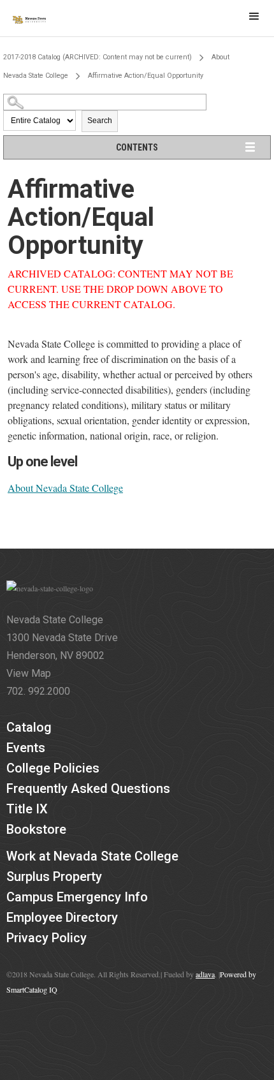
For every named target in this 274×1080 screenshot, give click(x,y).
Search (99, 120)
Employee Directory (62, 917)
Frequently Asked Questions (88, 788)
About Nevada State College (65, 487)
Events (25, 747)
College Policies (52, 768)
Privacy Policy (46, 937)
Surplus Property (54, 876)
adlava (205, 974)
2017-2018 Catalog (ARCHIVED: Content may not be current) (97, 57)
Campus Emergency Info (77, 897)
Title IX (27, 809)
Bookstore (36, 829)
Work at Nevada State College (92, 856)
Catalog (29, 727)
